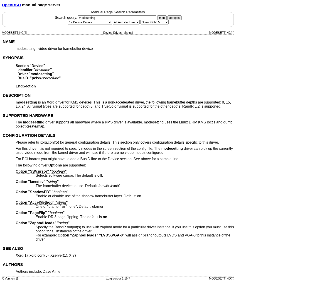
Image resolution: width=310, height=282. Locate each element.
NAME (9, 41)
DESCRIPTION (17, 95)
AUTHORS (13, 264)
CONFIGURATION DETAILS (29, 135)
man (162, 17)
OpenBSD (11, 5)
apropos (174, 17)
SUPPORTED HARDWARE (28, 115)
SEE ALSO (13, 248)
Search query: (66, 17)
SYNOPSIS (13, 57)
